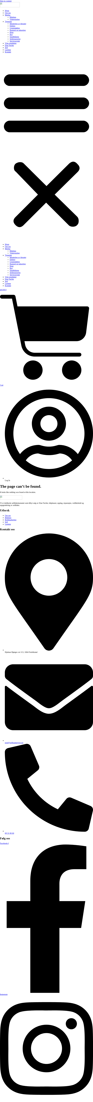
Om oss (8, 13)
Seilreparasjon (15, 39)
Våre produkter (10, 43)
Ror (11, 35)
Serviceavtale (15, 41)
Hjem (7, 11)
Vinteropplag (15, 19)
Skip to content (6, 1)
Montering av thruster (18, 24)
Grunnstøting (15, 28)
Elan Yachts (9, 45)
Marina (7, 15)
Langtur (8, 50)
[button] (46, 148)
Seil (6, 48)
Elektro (12, 26)
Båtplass (13, 17)
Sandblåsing (14, 37)
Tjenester (8, 22)
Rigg (11, 32)
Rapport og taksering (18, 30)
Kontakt (8, 52)
